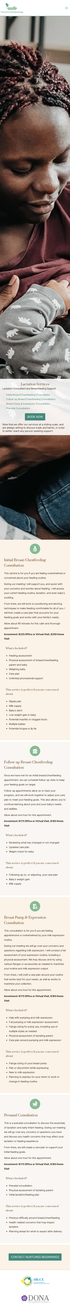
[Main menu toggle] (66, 8)
